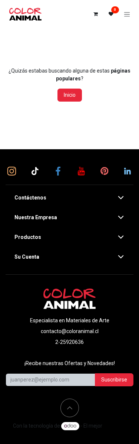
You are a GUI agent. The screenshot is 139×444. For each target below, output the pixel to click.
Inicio (70, 95)
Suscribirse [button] (114, 380)
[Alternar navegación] (127, 14)
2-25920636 (69, 342)
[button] (69, 408)
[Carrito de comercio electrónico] (95, 14)
